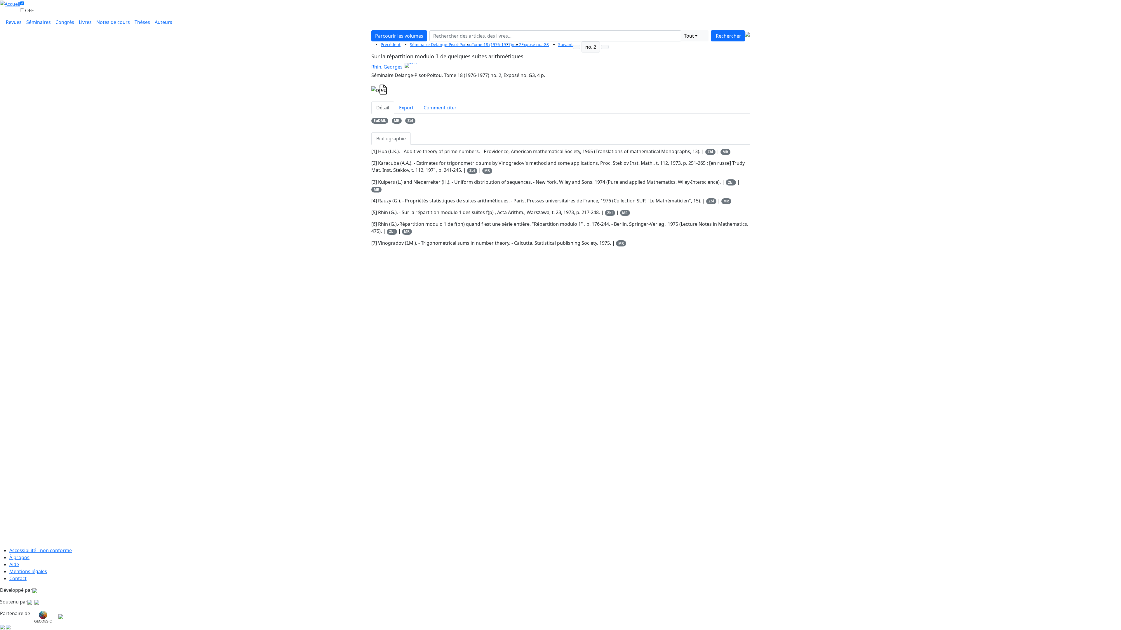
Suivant (565, 44)
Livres (85, 22)
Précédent (391, 44)
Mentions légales (28, 571)
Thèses (142, 22)
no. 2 (590, 47)
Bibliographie (391, 138)
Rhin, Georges (387, 67)
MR (396, 120)
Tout (689, 36)
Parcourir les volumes (399, 36)
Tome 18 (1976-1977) (492, 44)
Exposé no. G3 (535, 44)
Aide (14, 564)
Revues (14, 22)
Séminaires (38, 22)
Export (406, 107)
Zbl (410, 120)
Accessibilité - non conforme (40, 550)
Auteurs (163, 22)
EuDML (380, 120)
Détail (382, 107)
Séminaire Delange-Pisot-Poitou (441, 44)
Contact (18, 578)
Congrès (64, 22)
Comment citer (440, 107)
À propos (19, 557)
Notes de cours (113, 22)
